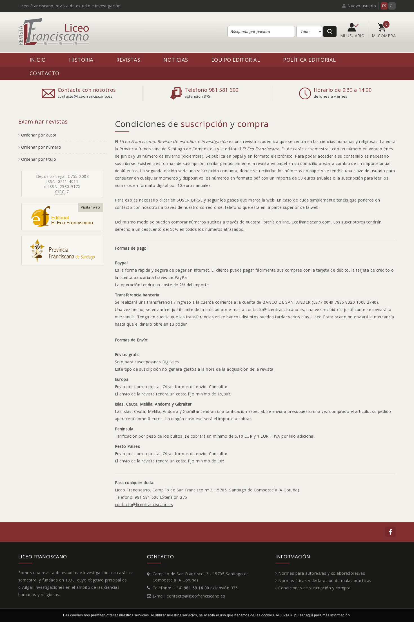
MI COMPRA (384, 35)
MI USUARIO (353, 35)
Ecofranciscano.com (311, 222)
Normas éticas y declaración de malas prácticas (324, 580)
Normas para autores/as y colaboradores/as (321, 573)
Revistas (128, 59)
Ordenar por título (38, 159)
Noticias (175, 59)
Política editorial (309, 59)
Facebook (390, 532)
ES (384, 5)
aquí (309, 615)
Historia (81, 59)
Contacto (44, 73)
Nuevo (362, 5)
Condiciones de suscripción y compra (314, 587)
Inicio (38, 59)
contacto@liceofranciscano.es (144, 504)
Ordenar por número (41, 147)
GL (392, 5)
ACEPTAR (284, 615)
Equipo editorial (235, 59)
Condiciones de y (192, 123)
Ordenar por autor (39, 135)
